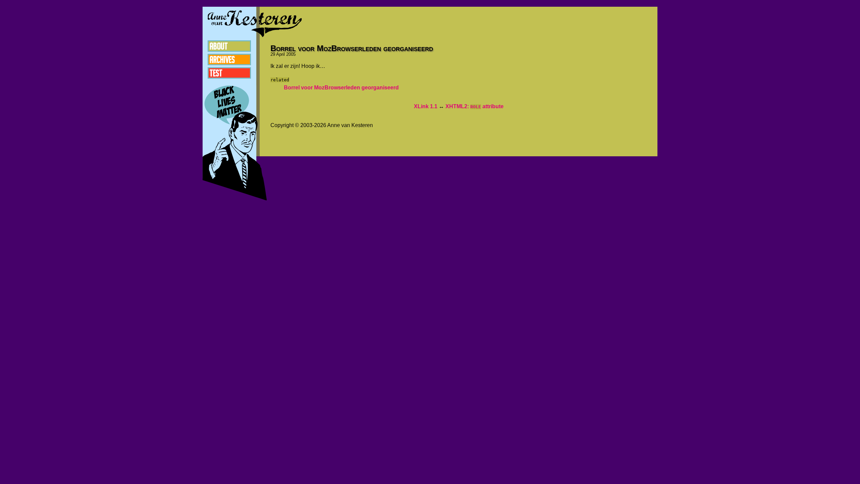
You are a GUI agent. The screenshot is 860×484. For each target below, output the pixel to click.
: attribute (474, 106)
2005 (291, 54)
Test (216, 73)
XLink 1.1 (425, 106)
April (280, 54)
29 (272, 54)
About (219, 46)
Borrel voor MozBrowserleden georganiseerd (341, 87)
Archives (222, 59)
